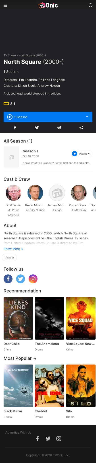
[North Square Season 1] (11, 156)
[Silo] (81, 385)
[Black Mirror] (18, 385)
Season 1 (30, 151)
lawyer (9, 257)
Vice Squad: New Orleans (81, 344)
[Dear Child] (18, 318)
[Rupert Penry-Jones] (79, 193)
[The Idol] (49, 385)
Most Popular (18, 358)
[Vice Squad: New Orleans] (81, 318)
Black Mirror (13, 411)
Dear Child (12, 344)
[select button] (87, 117)
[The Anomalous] (49, 318)
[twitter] (20, 282)
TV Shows (10, 55)
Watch (83, 153)
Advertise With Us (18, 432)
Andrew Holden (49, 85)
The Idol (41, 411)
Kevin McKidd (35, 205)
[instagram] (33, 282)
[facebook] (8, 282)
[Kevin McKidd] (35, 193)
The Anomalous (47, 344)
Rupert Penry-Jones (79, 205)
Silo (69, 411)
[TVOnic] (48, 5)
